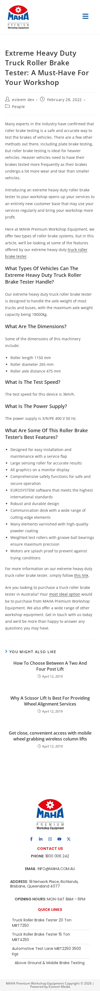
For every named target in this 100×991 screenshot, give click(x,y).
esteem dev (23, 99)
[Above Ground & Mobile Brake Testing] (49, 962)
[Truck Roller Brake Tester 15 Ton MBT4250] (50, 937)
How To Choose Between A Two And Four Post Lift (50, 666)
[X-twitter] (69, 839)
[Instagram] (50, 839)
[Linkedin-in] (41, 839)
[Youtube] (59, 839)
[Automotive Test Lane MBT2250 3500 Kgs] (50, 951)
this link (81, 575)
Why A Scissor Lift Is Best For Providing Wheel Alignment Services (50, 701)
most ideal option (64, 594)
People (18, 106)
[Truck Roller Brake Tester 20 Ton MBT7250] (50, 922)
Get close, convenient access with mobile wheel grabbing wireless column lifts (50, 736)
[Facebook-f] (31, 839)
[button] (85, 17)
